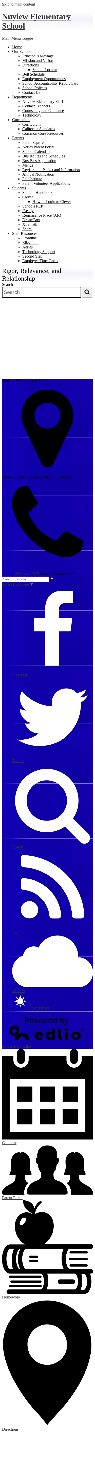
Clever (27, 197)
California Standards (38, 129)
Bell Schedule (33, 74)
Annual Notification (38, 174)
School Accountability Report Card (50, 83)
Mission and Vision (37, 60)
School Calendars (36, 151)
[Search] (87, 292)
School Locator (44, 69)
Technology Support (38, 251)
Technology (31, 115)
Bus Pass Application (39, 160)
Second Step (32, 256)
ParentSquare (33, 142)
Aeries (27, 247)
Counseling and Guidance (43, 110)
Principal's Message (38, 56)
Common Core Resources (43, 133)
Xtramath (29, 224)
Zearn (27, 229)
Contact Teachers (36, 106)
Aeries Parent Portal (38, 147)
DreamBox (31, 220)
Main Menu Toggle (17, 38)
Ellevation (30, 242)
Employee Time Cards (40, 261)
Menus (27, 165)
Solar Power (38, 1008)
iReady (28, 211)
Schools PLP (32, 206)
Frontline (29, 238)
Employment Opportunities (44, 79)
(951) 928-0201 (27, 573)
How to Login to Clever (51, 201)
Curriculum (31, 124)
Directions (30, 65)
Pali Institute (32, 179)
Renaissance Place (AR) (41, 215)
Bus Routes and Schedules (43, 156)
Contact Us (31, 92)
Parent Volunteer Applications (46, 183)
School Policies (34, 88)
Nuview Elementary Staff (42, 101)
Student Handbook (37, 192)
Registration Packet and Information (51, 170)
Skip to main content (18, 4)
